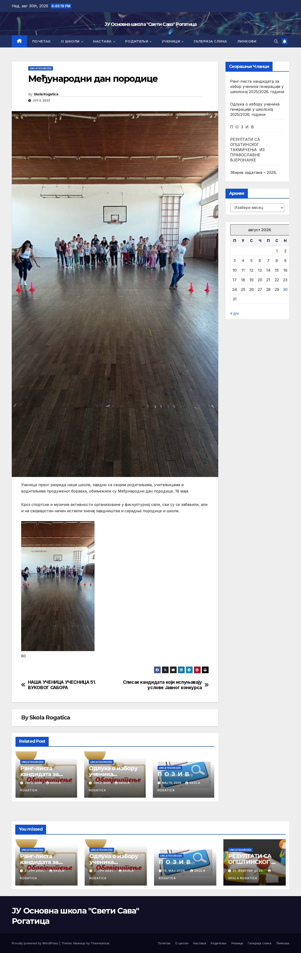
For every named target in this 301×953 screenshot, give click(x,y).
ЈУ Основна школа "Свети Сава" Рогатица (150, 24)
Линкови (247, 41)
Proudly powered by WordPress (35, 943)
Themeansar (100, 943)
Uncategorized (40, 68)
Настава (103, 41)
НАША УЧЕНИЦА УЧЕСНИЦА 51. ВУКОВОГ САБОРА (62, 685)
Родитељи (137, 41)
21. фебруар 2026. (249, 870)
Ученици (171, 41)
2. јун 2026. (35, 870)
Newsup (79, 943)
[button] (276, 41)
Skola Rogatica (46, 94)
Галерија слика (210, 41)
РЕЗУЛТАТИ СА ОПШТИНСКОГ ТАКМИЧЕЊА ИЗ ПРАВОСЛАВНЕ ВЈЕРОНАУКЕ (247, 149)
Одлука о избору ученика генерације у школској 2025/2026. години (255, 109)
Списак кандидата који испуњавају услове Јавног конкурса (162, 685)
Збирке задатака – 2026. (253, 172)
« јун (234, 313)
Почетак (41, 41)
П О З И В (173, 774)
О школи (71, 41)
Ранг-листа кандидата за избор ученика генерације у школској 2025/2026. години (257, 86)
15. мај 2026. (175, 870)
